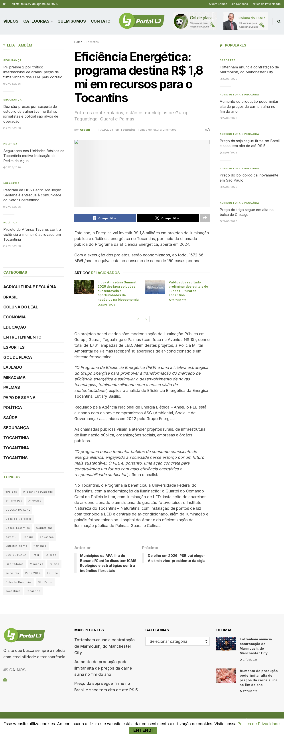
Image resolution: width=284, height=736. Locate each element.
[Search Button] (279, 21)
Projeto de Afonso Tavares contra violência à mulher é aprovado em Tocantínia (32, 234)
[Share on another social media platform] (205, 218)
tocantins (33, 591)
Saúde (10, 417)
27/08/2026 (107, 304)
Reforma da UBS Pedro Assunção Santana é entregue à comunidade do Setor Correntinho (32, 195)
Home (78, 42)
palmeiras (12, 573)
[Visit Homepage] (141, 21)
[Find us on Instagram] (4, 4)
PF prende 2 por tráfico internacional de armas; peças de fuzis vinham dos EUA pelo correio (32, 72)
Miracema (11, 183)
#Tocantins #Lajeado (38, 491)
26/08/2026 (179, 300)
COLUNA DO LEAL (20, 307)
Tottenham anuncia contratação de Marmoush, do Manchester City (104, 646)
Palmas (11, 387)
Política (10, 143)
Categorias (36, 21)
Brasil (10, 297)
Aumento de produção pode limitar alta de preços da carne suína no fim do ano (249, 106)
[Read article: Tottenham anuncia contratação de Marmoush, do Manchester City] (226, 644)
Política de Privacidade (266, 4)
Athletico (35, 500)
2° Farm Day (14, 500)
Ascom (85, 129)
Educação (14, 327)
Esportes (14, 347)
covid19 (11, 536)
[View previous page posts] (138, 319)
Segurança (12, 60)
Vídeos (10, 21)
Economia (14, 317)
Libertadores (15, 564)
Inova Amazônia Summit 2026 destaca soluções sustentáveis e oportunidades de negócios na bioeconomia (118, 290)
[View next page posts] (146, 319)
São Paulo (45, 582)
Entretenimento (22, 337)
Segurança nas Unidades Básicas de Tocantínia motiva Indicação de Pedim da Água (33, 156)
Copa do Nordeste (19, 518)
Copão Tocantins (18, 527)
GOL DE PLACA (17, 357)
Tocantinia (16, 437)
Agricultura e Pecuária (29, 287)
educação (47, 536)
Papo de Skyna (19, 397)
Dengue (28, 536)
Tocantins (92, 42)
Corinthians (44, 527)
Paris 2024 (33, 573)
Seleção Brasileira (19, 582)
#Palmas (11, 491)
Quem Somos (218, 4)
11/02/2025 (105, 129)
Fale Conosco (239, 4)
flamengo (40, 545)
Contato (100, 21)
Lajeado (12, 367)
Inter (36, 554)
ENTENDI (143, 730)
